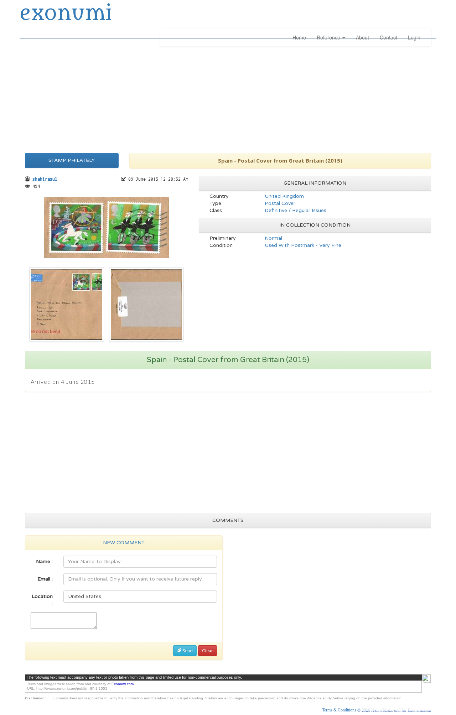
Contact (388, 37)
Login (414, 37)
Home (299, 37)
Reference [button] (329, 37)
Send (187, 650)
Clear (207, 650)
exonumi (66, 13)
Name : (44, 561)
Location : (42, 600)
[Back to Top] (426, 678)
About (362, 37)
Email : (45, 579)
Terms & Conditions (339, 710)
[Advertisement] (228, 98)
